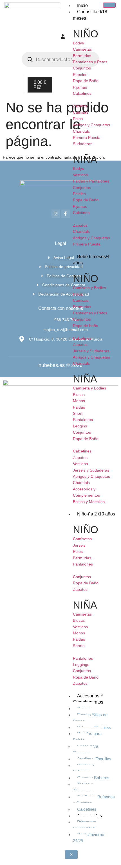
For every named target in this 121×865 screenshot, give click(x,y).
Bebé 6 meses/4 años (91, 259)
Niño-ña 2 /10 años (96, 514)
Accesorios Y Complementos (88, 698)
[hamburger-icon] (109, 5)
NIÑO (85, 34)
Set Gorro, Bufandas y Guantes (94, 799)
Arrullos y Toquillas (94, 758)
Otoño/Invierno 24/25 (88, 837)
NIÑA (85, 159)
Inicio (82, 5)
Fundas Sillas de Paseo (90, 717)
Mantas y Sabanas (83, 768)
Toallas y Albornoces (83, 787)
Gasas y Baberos (93, 777)
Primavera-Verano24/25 (85, 824)
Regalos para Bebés (87, 736)
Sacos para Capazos (85, 749)
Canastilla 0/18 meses (90, 14)
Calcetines (87, 809)
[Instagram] (55, 214)
